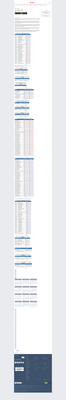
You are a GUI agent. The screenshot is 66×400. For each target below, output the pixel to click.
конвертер (26, 64)
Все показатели (17, 8)
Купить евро (35, 368)
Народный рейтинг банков (45, 359)
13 (17, 282)
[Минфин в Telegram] (17, 362)
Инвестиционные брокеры (45, 357)
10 (32, 281)
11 (15, 282)
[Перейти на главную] (33, 2)
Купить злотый (44, 368)
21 (36, 282)
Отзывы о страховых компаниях (37, 379)
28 (36, 283)
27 (35, 283)
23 (31, 283)
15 (30, 282)
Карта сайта (16, 352)
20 (35, 282)
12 (16, 282)
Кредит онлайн (35, 359)
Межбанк (27, 358)
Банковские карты (36, 357)
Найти (23, 357)
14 (36, 281)
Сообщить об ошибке (18, 359)
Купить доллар (27, 368)
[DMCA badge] (47, 383)
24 (32, 283)
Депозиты (35, 358)
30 (32, 291)
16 (31, 282)
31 (34, 306)
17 (32, 282)
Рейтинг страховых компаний (46, 379)
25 (33, 283)
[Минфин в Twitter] (19, 362)
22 (30, 283)
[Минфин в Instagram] (21, 362)
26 (34, 283)
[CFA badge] (23, 383)
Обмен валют (27, 367)
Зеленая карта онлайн (28, 379)
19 (16, 283)
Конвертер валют (27, 359)
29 (31, 291)
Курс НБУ (27, 357)
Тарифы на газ (44, 358)
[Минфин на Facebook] (15, 362)
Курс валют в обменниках (37, 367)
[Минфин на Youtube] (23, 362)
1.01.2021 (22, 66)
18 (15, 283)
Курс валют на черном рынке (46, 367)
